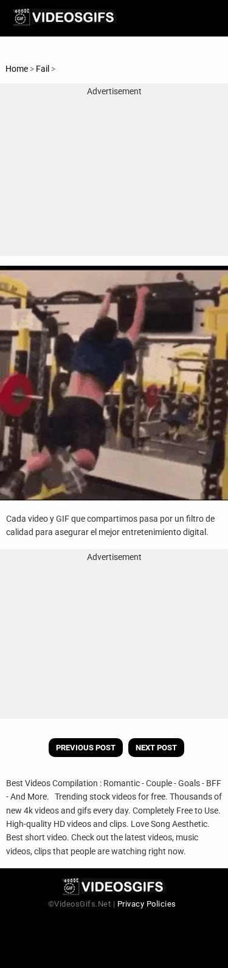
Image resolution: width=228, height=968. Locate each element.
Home (16, 69)
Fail (43, 69)
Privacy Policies (146, 903)
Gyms (68, 69)
